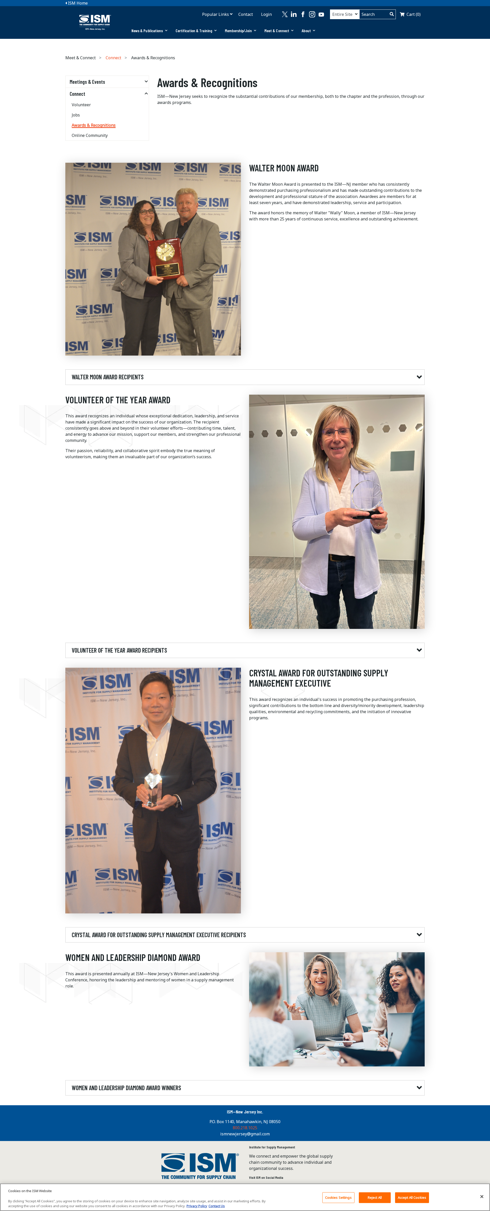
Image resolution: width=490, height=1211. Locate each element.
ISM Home (77, 3)
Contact (245, 14)
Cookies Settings (338, 1197)
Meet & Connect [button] (276, 30)
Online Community (90, 135)
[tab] (149, 30)
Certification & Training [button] (194, 30)
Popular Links (215, 14)
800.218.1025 (245, 1128)
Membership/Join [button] (238, 30)
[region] (245, 1197)
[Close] (481, 1196)
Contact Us (217, 1205)
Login (266, 14)
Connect (113, 58)
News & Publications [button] (147, 30)
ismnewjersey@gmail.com (245, 1134)
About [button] (306, 30)
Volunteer (81, 105)
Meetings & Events (87, 82)
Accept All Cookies (412, 1197)
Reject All (375, 1197)
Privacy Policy (197, 1205)
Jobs (76, 115)
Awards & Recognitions (94, 125)
